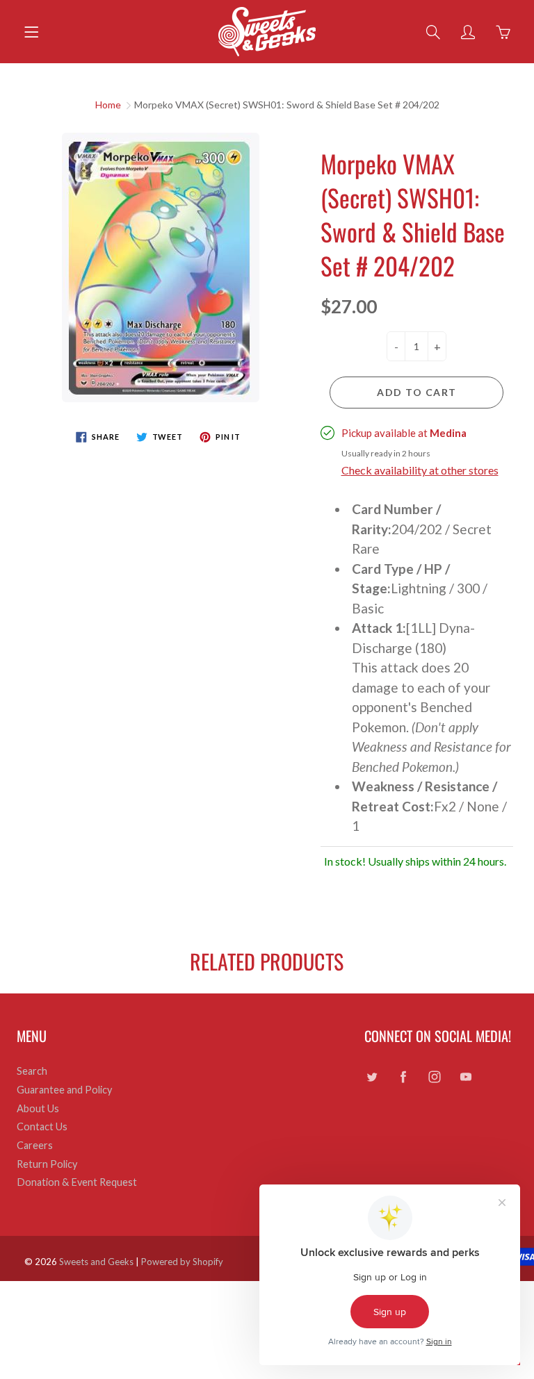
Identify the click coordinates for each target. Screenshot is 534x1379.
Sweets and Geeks (96, 1261)
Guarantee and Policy (64, 1090)
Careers (35, 1145)
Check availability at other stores (420, 470)
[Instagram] (434, 1076)
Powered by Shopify (182, 1261)
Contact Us (42, 1126)
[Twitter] (371, 1076)
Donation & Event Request (77, 1182)
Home (108, 104)
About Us (38, 1108)
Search (32, 1071)
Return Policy (47, 1164)
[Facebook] (403, 1076)
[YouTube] (465, 1076)
